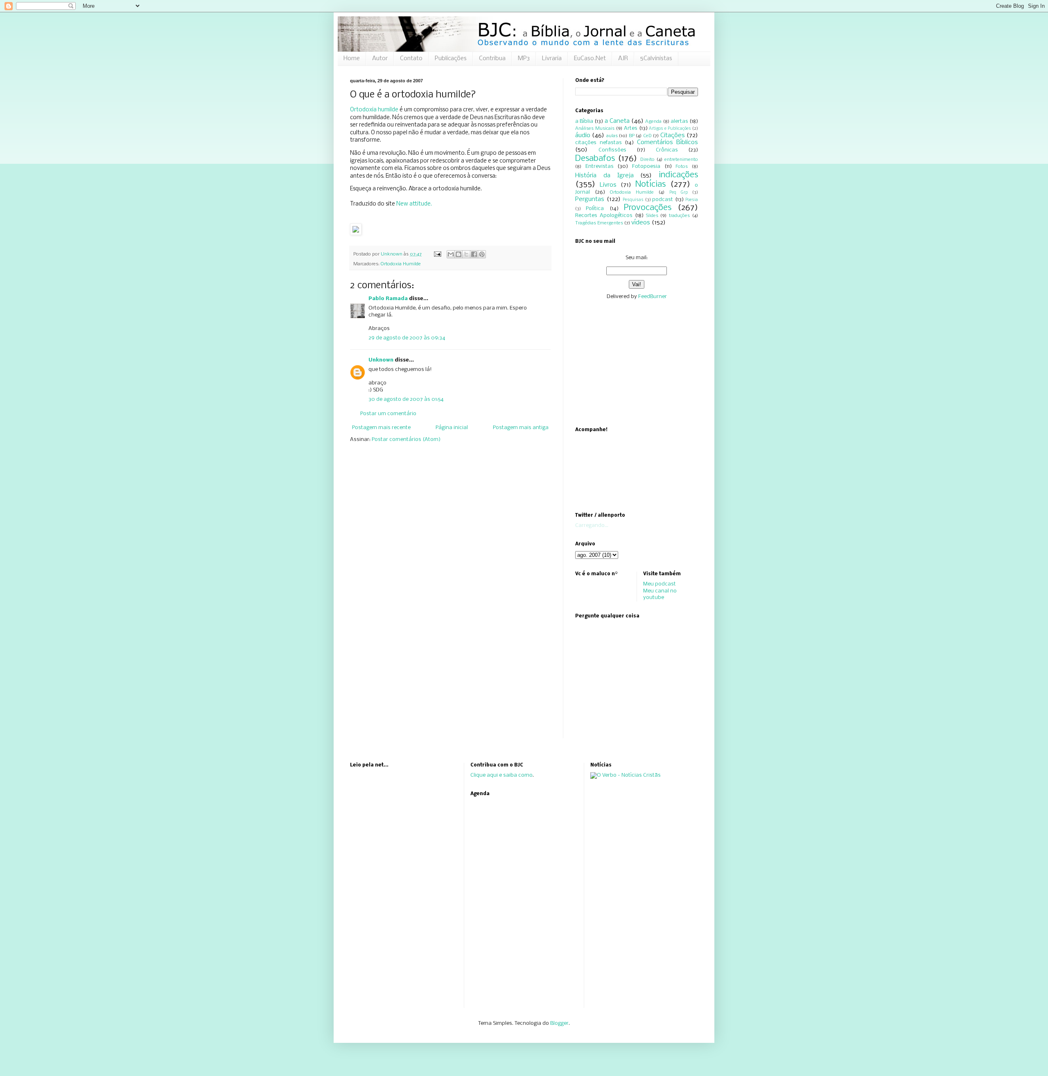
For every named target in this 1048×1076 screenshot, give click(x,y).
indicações (678, 175)
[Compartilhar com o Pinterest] (482, 254)
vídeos (640, 222)
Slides (652, 215)
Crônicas (667, 150)
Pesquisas (633, 200)
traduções (679, 215)
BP (632, 135)
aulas (612, 135)
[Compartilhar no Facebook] (474, 254)
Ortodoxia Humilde (401, 264)
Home (351, 58)
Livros (608, 185)
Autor (380, 58)
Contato (411, 58)
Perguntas (589, 199)
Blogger (559, 1023)
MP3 (524, 58)
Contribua (492, 58)
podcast (662, 199)
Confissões (612, 150)
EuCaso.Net (590, 58)
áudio (582, 135)
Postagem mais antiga (521, 427)
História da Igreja (604, 175)
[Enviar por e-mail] (451, 254)
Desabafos (595, 158)
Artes (630, 128)
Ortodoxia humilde (374, 110)
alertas (679, 121)
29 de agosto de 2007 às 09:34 (406, 338)
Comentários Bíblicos (667, 142)
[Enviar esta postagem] (437, 254)
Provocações (647, 207)
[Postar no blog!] (458, 254)
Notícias (650, 184)
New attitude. (414, 204)
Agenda (653, 121)
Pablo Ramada (388, 298)
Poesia (691, 200)
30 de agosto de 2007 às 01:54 (406, 399)
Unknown (380, 360)
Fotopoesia (646, 166)
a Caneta (617, 121)
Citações (672, 135)
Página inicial (452, 427)
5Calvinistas (656, 58)
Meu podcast (659, 584)
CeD (647, 135)
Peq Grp (678, 192)
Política (595, 208)
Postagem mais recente (381, 427)
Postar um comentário (388, 413)
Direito (647, 159)
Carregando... (591, 525)
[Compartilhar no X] (466, 254)
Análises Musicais (594, 128)
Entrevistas (599, 166)
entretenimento (681, 159)
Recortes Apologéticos (603, 215)
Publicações (451, 58)
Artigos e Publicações (670, 129)
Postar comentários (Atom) (406, 439)
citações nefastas (598, 142)
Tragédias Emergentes (599, 223)
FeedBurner (652, 296)
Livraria (552, 58)
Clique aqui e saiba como (501, 775)
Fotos (681, 166)
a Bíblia (584, 121)
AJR (623, 58)
